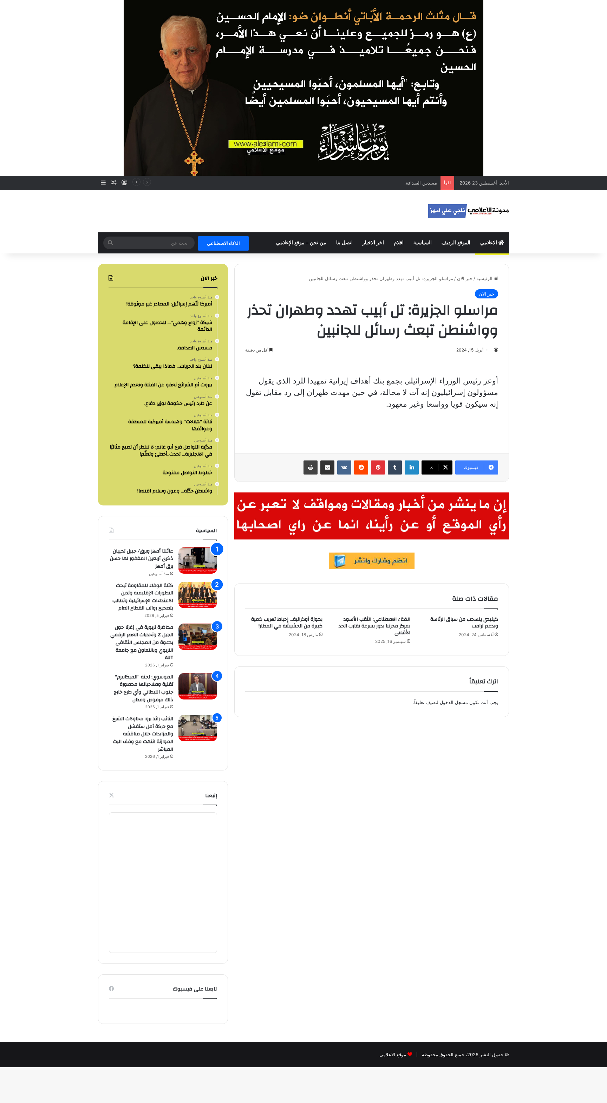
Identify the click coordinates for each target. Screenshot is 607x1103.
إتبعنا (211, 795)
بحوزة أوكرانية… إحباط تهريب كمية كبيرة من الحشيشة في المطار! (286, 623)
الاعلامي (489, 242)
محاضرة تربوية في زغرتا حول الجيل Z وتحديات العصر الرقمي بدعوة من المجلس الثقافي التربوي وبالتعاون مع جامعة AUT (141, 642)
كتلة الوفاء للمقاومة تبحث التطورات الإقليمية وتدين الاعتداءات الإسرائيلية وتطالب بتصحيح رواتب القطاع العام (142, 597)
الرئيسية (485, 278)
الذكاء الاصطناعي (223, 243)
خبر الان (464, 278)
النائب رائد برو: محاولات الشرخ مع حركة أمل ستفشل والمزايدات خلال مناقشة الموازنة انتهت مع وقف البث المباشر (142, 734)
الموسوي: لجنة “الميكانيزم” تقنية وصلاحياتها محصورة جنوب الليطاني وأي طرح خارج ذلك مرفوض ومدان (143, 688)
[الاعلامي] (468, 211)
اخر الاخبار (373, 242)
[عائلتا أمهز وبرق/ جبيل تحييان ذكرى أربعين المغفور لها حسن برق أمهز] (197, 560)
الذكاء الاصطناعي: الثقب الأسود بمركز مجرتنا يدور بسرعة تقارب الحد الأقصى (374, 626)
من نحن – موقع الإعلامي (301, 242)
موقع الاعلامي (392, 1054)
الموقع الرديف (456, 242)
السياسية (422, 242)
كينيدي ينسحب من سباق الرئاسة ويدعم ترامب (464, 623)
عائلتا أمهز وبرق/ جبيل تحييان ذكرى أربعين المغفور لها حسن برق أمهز (141, 559)
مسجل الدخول (454, 702)
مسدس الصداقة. (420, 183)
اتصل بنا (344, 242)
